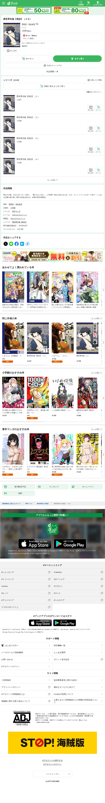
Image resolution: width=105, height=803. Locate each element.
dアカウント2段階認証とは (13, 694)
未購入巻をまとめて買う (54, 86)
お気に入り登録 (96, 80)
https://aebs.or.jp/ (43, 722)
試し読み (13, 51)
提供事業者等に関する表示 (65, 680)
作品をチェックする (54, 65)
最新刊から (98, 92)
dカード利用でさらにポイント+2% (32, 43)
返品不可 (24, 46)
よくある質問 (59, 652)
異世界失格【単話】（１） (28, 96)
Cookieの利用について (63, 694)
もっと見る (95, 318)
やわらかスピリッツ (19, 215)
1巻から (89, 92)
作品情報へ (51, 71)
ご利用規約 (6, 680)
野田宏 (24, 24)
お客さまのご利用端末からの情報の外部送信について (76, 701)
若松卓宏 (32, 24)
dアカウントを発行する (52, 760)
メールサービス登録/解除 (12, 652)
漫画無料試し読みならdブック (11, 503)
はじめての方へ (11, 645)
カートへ (29, 59)
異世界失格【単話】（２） (28, 117)
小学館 (13, 208)
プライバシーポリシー (11, 687)
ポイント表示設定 (61, 659)
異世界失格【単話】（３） (28, 138)
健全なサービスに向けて (64, 687)
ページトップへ (52, 774)
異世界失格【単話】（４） (28, 159)
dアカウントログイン (10, 666)
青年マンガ (16, 211)
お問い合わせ (7, 659)
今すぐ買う (79, 59)
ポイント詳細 (28, 38)
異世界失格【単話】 (19, 222)
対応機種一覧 (59, 645)
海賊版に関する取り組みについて (15, 701)
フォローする (37, 24)
